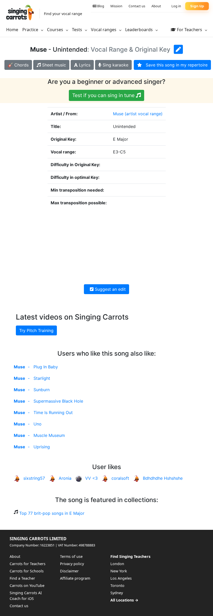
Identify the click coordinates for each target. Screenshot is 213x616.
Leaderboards (139, 29)
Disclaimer (69, 570)
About (156, 6)
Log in (176, 6)
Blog (100, 6)
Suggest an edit (110, 289)
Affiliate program (75, 578)
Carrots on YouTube (27, 585)
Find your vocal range (63, 13)
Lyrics (84, 64)
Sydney (116, 592)
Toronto (117, 585)
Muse (118, 113)
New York (118, 570)
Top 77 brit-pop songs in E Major (51, 513)
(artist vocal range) (144, 113)
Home (12, 29)
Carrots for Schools (27, 570)
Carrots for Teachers (27, 563)
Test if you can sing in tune (104, 95)
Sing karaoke (114, 64)
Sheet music (53, 64)
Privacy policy (72, 563)
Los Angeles (121, 578)
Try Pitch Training (36, 330)
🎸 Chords (18, 64)
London (117, 563)
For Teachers (189, 29)
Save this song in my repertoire (175, 64)
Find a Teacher (22, 578)
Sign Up (197, 6)
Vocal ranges (104, 29)
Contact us (137, 6)
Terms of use (71, 556)
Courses (55, 29)
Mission (116, 6)
